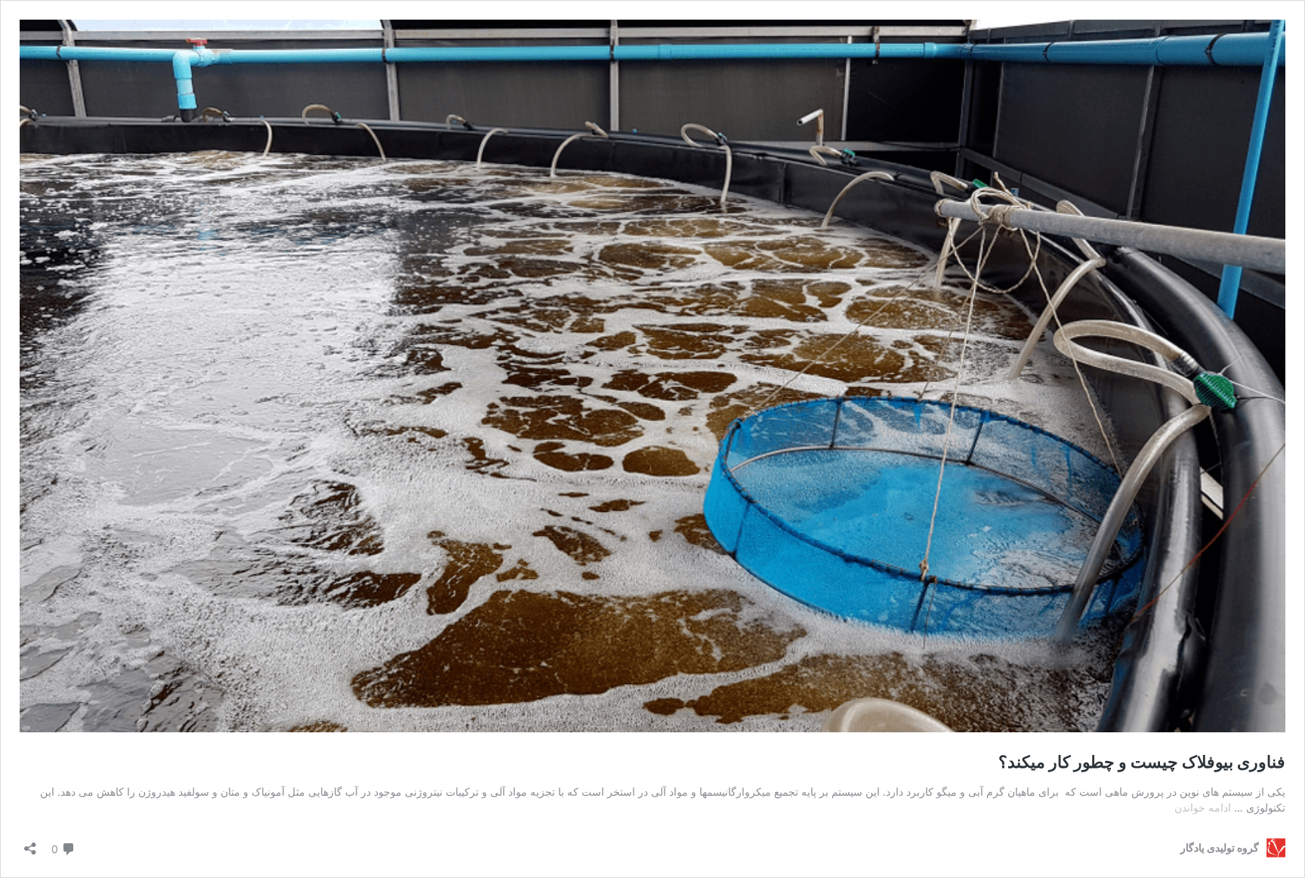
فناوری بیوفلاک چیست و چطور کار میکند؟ (1141, 762)
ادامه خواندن (1202, 807)
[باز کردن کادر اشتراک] (30, 843)
